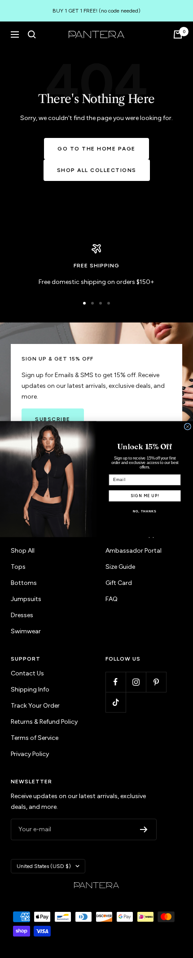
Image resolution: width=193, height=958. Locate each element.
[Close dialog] (187, 427)
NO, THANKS (144, 511)
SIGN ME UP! (145, 495)
